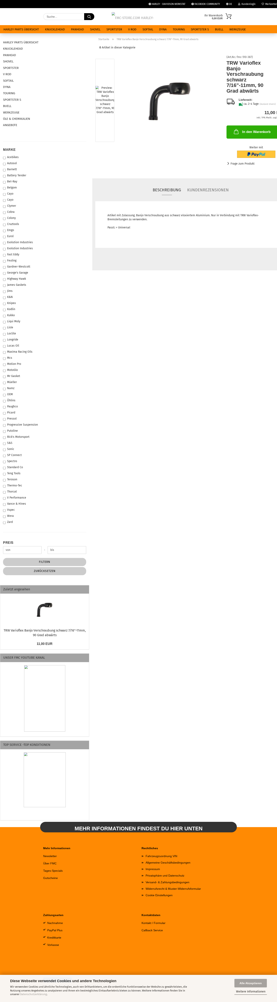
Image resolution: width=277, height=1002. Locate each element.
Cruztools (13, 224)
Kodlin (11, 309)
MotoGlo (12, 370)
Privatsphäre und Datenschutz (165, 875)
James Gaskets (16, 285)
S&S (9, 443)
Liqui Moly (13, 321)
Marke (9, 149)
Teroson (12, 479)
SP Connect (14, 455)
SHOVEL (95, 29)
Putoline (12, 430)
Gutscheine (50, 878)
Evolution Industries (20, 242)
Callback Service (152, 930)
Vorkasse (53, 944)
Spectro (12, 461)
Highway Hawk (16, 278)
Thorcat (12, 491)
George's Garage (17, 272)
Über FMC (50, 863)
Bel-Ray (12, 181)
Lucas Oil (13, 345)
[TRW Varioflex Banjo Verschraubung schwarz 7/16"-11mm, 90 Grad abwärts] (169, 101)
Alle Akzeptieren (250, 983)
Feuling (11, 260)
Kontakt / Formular (153, 923)
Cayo (10, 193)
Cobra (11, 212)
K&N (10, 297)
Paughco (12, 406)
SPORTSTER (114, 29)
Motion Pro (14, 364)
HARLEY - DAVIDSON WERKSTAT (168, 4)
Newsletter (50, 856)
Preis (8, 542)
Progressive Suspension (22, 424)
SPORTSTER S (200, 29)
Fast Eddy (13, 254)
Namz (10, 388)
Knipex (11, 303)
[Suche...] (89, 16)
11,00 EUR (45, 644)
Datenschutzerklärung (33, 994)
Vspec (11, 510)
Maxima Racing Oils (19, 351)
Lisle (10, 327)
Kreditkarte (54, 937)
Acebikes (13, 157)
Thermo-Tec (14, 485)
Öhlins (11, 400)
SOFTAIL (148, 29)
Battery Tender (16, 175)
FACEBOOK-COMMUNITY (207, 4)
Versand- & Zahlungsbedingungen (167, 882)
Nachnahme (55, 923)
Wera (10, 516)
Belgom (12, 187)
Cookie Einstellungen (159, 895)
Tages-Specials (53, 870)
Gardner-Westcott (18, 266)
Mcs (9, 358)
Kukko (11, 315)
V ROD (132, 29)
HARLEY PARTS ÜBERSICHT (21, 29)
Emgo (10, 230)
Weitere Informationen (250, 991)
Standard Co (15, 467)
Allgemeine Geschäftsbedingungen (168, 862)
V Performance (16, 497)
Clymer (11, 206)
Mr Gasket (13, 376)
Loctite (11, 333)
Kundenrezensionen (208, 189)
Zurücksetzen (45, 571)
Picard (11, 412)
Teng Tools (13, 473)
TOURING (179, 29)
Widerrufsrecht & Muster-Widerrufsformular (173, 888)
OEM (10, 394)
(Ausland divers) (268, 104)
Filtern (44, 562)
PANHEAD (77, 29)
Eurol (10, 236)
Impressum (153, 869)
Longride (12, 339)
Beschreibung (167, 189)
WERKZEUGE (237, 29)
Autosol (12, 163)
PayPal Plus (54, 930)
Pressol (12, 418)
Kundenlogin (248, 4)
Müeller (12, 382)
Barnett (12, 169)
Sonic (10, 449)
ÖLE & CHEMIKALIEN (16, 119)
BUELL (219, 29)
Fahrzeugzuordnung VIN (161, 856)
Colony (11, 218)
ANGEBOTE (10, 125)
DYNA (163, 29)
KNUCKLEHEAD (55, 29)
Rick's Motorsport (18, 437)
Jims (10, 291)
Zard (10, 522)
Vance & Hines (16, 503)
